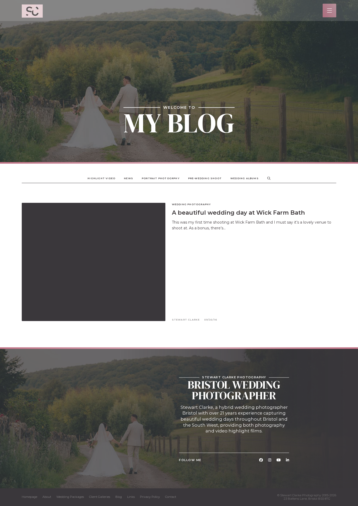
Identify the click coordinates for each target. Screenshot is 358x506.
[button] (330, 11)
